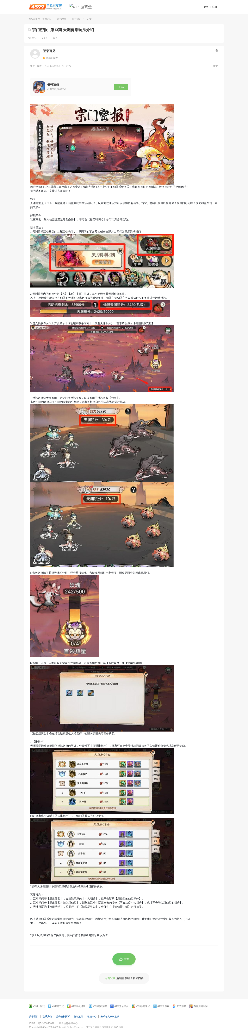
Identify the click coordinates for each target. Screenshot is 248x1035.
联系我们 (47, 1016)
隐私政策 (78, 1016)
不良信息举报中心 (68, 1023)
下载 (121, 86)
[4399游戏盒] (81, 7)
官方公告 (76, 18)
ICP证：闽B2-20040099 (41, 1023)
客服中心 (91, 1016)
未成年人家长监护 (110, 1016)
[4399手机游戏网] (45, 7)
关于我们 (33, 1016)
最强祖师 (61, 18)
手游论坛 (47, 18)
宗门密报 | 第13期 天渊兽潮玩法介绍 (63, 30)
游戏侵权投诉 (63, 1016)
